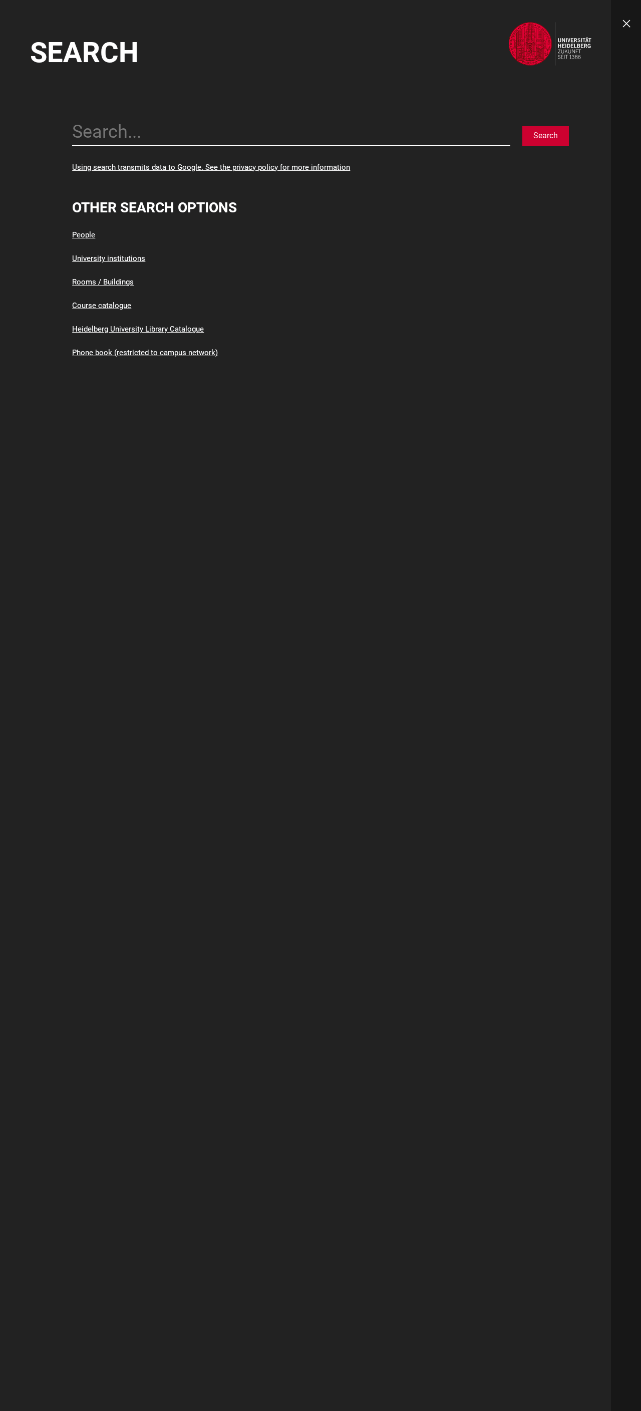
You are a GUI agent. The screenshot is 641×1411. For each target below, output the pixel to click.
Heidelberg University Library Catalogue (138, 329)
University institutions (108, 258)
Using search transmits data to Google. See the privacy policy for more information (211, 167)
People (83, 234)
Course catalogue (101, 305)
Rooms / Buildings (103, 282)
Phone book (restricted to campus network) (145, 352)
